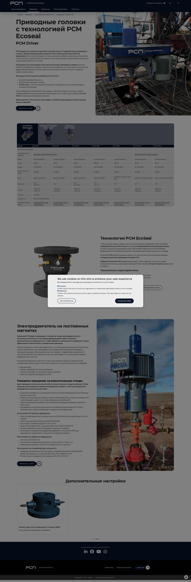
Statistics (63, 291)
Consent (62, 286)
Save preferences (66, 301)
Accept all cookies (124, 301)
